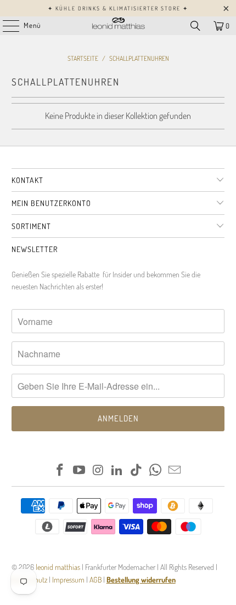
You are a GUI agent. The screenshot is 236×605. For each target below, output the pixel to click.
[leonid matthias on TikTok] (136, 470)
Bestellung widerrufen (141, 579)
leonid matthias (58, 567)
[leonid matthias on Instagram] (98, 470)
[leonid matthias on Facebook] (60, 470)
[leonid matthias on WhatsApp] (156, 470)
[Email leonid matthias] (174, 470)
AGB (95, 579)
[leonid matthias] (118, 25)
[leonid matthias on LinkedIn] (117, 470)
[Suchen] (195, 26)
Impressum (69, 579)
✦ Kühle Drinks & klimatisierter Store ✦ (118, 8)
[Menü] (5, 26)
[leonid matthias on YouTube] (79, 470)
